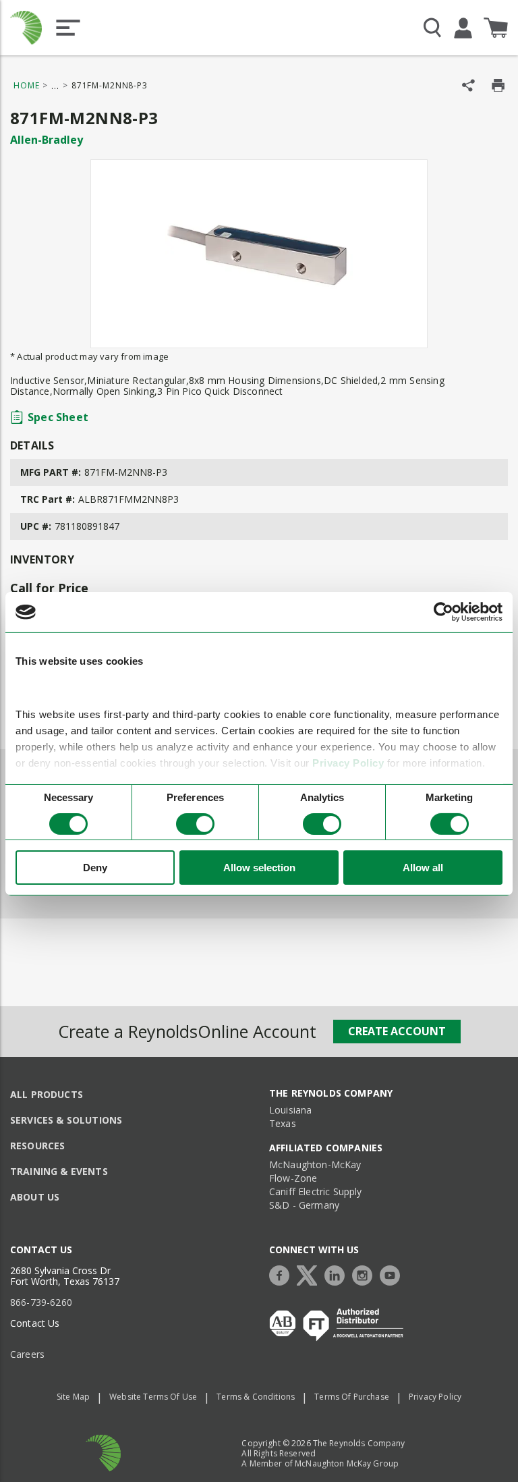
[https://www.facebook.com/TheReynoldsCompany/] (282, 1274)
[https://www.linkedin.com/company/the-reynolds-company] (337, 1274)
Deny (95, 867)
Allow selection (259, 867)
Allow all (423, 867)
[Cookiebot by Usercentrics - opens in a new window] (443, 612)
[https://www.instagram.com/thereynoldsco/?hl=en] (365, 1274)
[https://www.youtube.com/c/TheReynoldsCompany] (393, 1274)
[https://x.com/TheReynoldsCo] (310, 1274)
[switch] (195, 824)
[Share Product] (468, 85)
